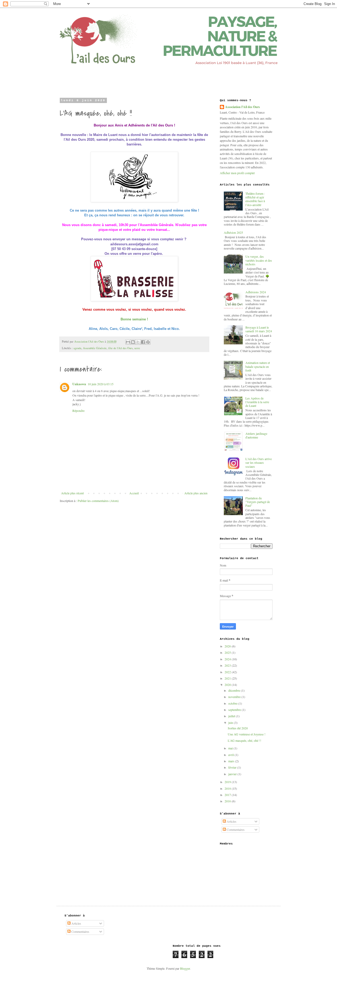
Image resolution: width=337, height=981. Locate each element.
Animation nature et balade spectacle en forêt (257, 366)
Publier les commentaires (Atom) (98, 501)
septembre (235, 709)
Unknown (79, 384)
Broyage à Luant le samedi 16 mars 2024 (258, 329)
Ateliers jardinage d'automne (256, 435)
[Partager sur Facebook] (143, 342)
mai (231, 748)
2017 (228, 795)
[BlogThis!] (133, 342)
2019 (228, 782)
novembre (234, 697)
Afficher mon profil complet (237, 173)
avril (231, 755)
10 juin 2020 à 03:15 (100, 384)
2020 (228, 684)
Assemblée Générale (95, 348)
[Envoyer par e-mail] (128, 342)
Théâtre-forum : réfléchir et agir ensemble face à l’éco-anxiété (255, 199)
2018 (228, 788)
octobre (233, 703)
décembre (234, 690)
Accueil (134, 493)
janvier (232, 774)
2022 (228, 672)
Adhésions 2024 (255, 292)
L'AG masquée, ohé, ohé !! (244, 740)
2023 (228, 665)
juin (231, 722)
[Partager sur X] (138, 342)
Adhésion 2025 (233, 232)
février (232, 767)
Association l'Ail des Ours (242, 107)
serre (137, 348)
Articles (231, 821)
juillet (232, 716)
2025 (228, 652)
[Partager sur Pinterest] (148, 342)
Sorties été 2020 (238, 728)
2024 (228, 659)
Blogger (185, 968)
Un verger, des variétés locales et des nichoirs (258, 260)
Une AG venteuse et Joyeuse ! (246, 734)
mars (231, 761)
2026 (228, 646)
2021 (228, 678)
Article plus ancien (195, 493)
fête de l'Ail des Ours (120, 348)
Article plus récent (72, 493)
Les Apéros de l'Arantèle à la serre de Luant (257, 402)
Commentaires (235, 829)
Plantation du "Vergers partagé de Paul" (257, 502)
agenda (77, 348)
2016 (228, 801)
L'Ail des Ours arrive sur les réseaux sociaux (258, 462)
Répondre (78, 410)
